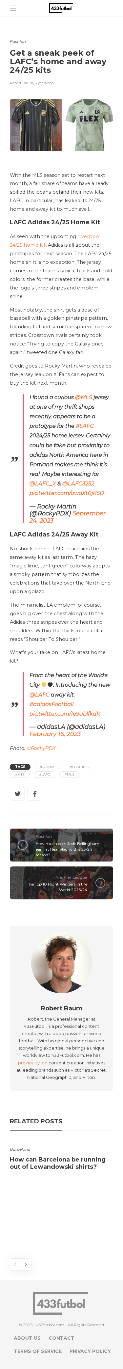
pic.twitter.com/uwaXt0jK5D (67, 493)
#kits (19, 774)
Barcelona (20, 1149)
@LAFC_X (43, 483)
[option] (61, 1156)
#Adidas (47, 767)
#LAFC (85, 426)
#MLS (69, 774)
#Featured (80, 767)
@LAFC (40, 694)
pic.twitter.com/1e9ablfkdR (65, 713)
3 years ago (44, 83)
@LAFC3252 (78, 483)
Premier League (71, 877)
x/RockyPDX (40, 748)
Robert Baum (21, 83)
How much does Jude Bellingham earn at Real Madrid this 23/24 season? (67, 849)
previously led (33, 1062)
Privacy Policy (90, 1351)
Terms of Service (38, 1351)
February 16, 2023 (55, 734)
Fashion (18, 41)
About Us (27, 1338)
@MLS (83, 397)
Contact (61, 1338)
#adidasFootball (51, 704)
